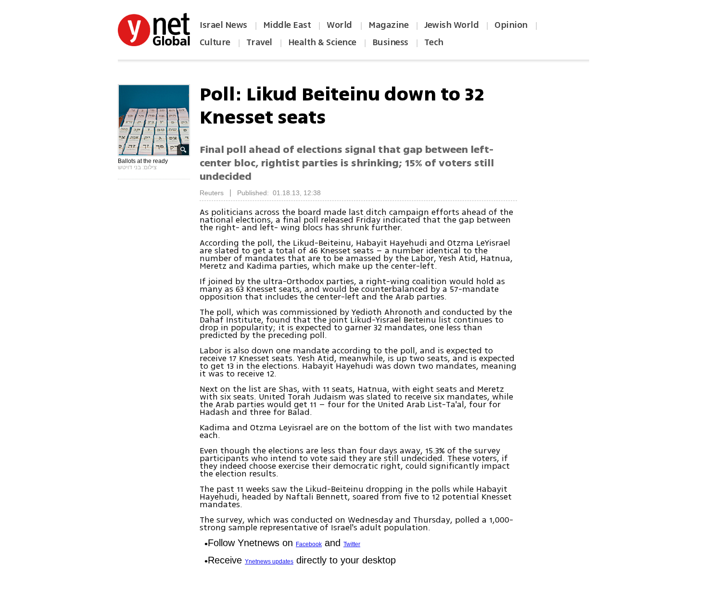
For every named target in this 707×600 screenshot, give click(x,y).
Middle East (287, 25)
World (340, 25)
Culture (215, 42)
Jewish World (451, 25)
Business (390, 42)
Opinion (511, 25)
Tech (433, 42)
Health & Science (322, 42)
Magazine (388, 25)
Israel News (223, 25)
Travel (259, 42)
